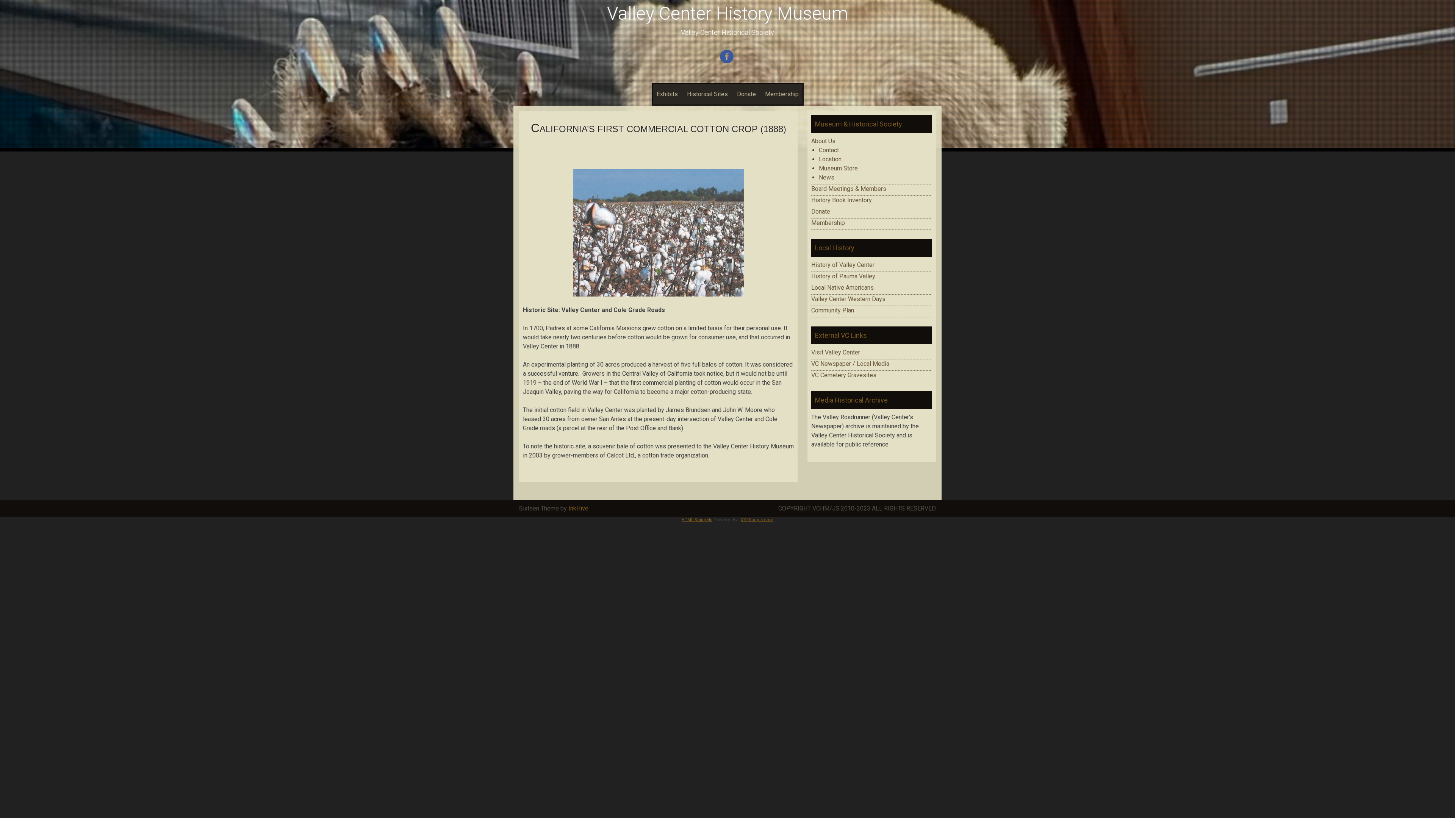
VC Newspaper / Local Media (850, 363)
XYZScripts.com (757, 519)
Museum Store (838, 168)
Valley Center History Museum (727, 13)
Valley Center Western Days (848, 299)
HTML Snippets (697, 519)
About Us (823, 141)
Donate (746, 94)
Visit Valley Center (835, 352)
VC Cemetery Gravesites (843, 375)
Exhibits (667, 94)
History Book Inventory (841, 200)
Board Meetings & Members (848, 188)
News (826, 177)
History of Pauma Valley (843, 276)
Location (830, 159)
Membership (782, 94)
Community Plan (832, 310)
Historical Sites (707, 94)
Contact (829, 150)
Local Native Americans (842, 287)
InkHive (578, 508)
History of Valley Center (843, 265)
